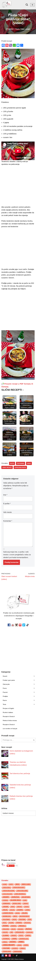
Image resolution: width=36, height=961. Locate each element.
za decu (14, 948)
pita (29, 919)
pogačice (27, 922)
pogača (19, 922)
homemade (6, 903)
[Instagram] (9, 955)
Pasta (17, 29)
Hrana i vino (16, 903)
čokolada (7, 951)
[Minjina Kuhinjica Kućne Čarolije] (6, 4)
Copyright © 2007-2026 (7, 959)
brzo (17, 884)
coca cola (6, 887)
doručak (15, 897)
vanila (5, 942)
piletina (22, 919)
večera (13, 942)
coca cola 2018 (8, 890)
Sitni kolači (20, 932)
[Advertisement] (18, 186)
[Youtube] (6, 955)
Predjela (22, 926)
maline (24, 913)
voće (26, 945)
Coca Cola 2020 (7, 894)
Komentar (7, 521)
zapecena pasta (20, 467)
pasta (12, 463)
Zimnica (22, 948)
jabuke (26, 903)
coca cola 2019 (22, 890)
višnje (19, 945)
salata (5, 932)
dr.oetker (26, 897)
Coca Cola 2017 (18, 887)
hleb (25, 900)
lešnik (27, 909)
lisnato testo (8, 913)
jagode (5, 906)
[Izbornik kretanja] (32, 4)
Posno (5, 926)
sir (12, 932)
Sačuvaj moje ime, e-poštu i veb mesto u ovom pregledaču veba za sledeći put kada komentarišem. (17, 554)
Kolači (12, 909)
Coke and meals (20, 894)
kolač (5, 910)
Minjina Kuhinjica (19, 959)
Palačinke (6, 919)
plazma (11, 922)
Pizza (4, 922)
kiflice (19, 906)
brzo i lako (26, 884)
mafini (17, 913)
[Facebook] (2, 955)
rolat (13, 929)
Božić (11, 884)
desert (6, 897)
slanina (5, 935)
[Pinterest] (13, 955)
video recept (7, 467)
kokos (26, 906)
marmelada (7, 916)
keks (12, 906)
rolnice (20, 929)
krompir (20, 910)
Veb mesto (7, 512)
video (29, 463)
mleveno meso (24, 916)
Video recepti (25, 29)
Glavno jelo (15, 900)
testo (21, 935)
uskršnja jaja (24, 938)
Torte (28, 935)
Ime (5, 495)
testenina (20, 463)
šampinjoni (17, 951)
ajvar (4, 884)
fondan (5, 900)
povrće (13, 926)
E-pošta (7, 503)
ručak (28, 929)
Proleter (6, 929)
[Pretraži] (27, 5)
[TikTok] (16, 955)
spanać (13, 935)
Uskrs (14, 938)
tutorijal (6, 938)
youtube (6, 948)
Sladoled (29, 932)
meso (15, 916)
